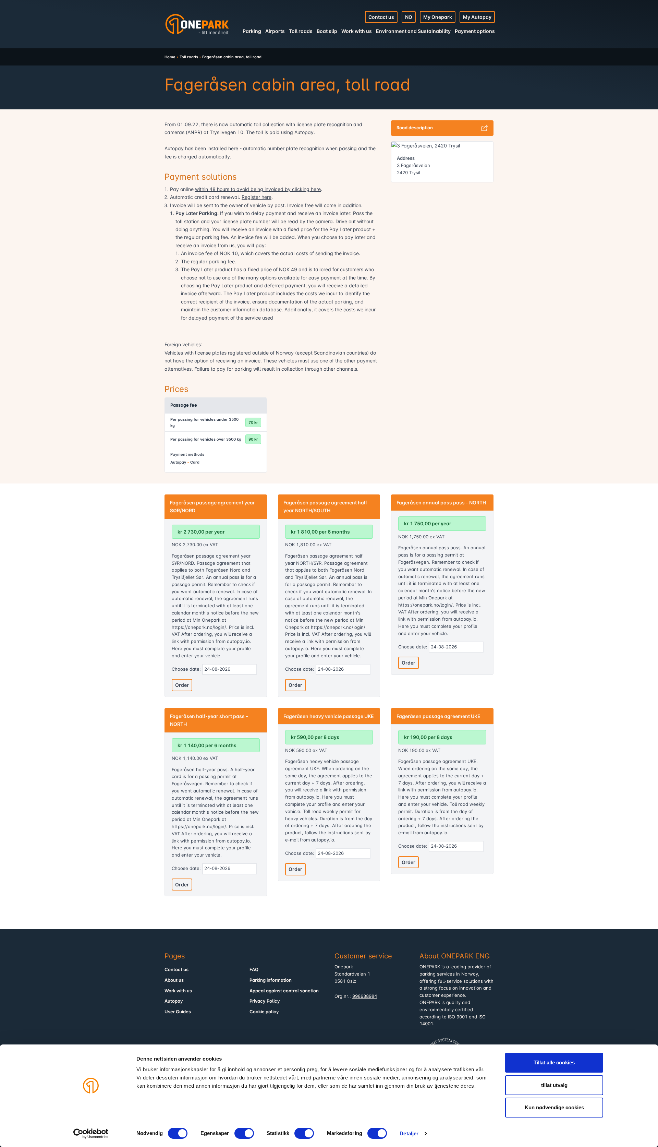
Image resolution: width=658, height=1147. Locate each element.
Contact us (381, 17)
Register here (256, 197)
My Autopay (477, 17)
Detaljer (409, 1133)
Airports (275, 31)
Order (182, 685)
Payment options (475, 31)
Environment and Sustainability (413, 31)
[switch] (244, 1133)
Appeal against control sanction (284, 990)
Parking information (270, 980)
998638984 (364, 996)
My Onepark (437, 17)
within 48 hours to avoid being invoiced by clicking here (258, 189)
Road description (415, 127)
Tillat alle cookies (554, 1062)
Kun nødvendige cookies (554, 1107)
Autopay (173, 1001)
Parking (252, 31)
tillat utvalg (554, 1085)
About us (174, 980)
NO (408, 17)
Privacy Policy (264, 1001)
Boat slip (327, 31)
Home (169, 57)
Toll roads (301, 31)
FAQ (253, 969)
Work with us (356, 31)
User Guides (177, 1011)
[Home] (197, 24)
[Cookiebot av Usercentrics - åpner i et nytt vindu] (91, 1133)
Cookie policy (264, 1011)
